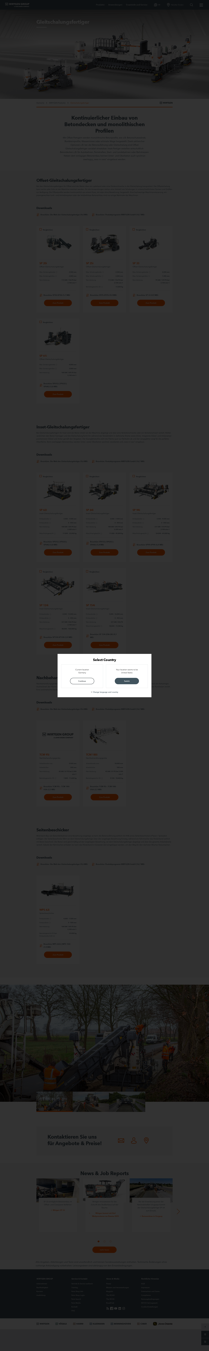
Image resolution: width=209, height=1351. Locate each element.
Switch (127, 681)
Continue (82, 681)
